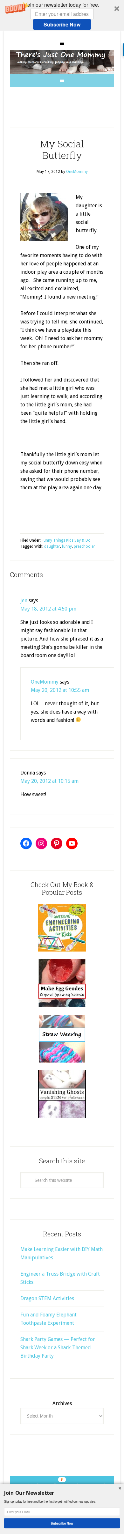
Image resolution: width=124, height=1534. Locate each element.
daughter (52, 546)
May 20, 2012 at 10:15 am (49, 781)
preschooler (84, 546)
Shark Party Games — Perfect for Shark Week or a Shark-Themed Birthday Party (57, 1347)
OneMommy (45, 682)
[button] (62, 15)
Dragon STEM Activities (47, 1298)
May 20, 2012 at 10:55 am (60, 690)
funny (67, 546)
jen (23, 600)
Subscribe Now (62, 24)
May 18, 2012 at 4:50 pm (48, 609)
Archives (62, 1403)
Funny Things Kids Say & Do (66, 540)
